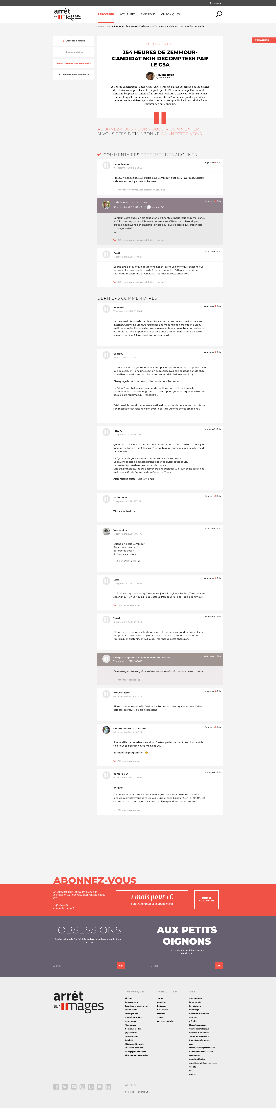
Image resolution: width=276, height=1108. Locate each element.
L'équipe (193, 1021)
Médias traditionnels (134, 1044)
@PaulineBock (164, 77)
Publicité (129, 1040)
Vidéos (160, 1017)
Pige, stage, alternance (199, 1040)
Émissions (148, 14)
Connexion (215, 3)
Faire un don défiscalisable (201, 1052)
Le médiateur (195, 1006)
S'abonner (262, 40)
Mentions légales (197, 1059)
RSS (191, 1071)
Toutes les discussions (199, 1036)
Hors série (129, 1092)
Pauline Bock (165, 74)
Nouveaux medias (133, 1029)
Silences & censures (134, 1048)
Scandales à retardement (136, 1006)
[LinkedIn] (108, 1088)
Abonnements (195, 998)
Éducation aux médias (199, 1014)
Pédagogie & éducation (135, 1052)
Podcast (193, 1074)
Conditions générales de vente (203, 1063)
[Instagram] (82, 1088)
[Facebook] (56, 1088)
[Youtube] (74, 1088)
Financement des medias (136, 1055)
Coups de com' (131, 1002)
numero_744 (157, 207)
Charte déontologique (199, 1029)
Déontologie (130, 1021)
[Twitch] (91, 1088)
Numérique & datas (133, 1017)
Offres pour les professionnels (202, 1048)
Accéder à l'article (75, 41)
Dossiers (161, 1014)
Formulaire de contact (199, 1032)
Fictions (128, 998)
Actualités (127, 14)
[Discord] (100, 1088)
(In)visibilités (131, 1032)
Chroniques (170, 14)
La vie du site (195, 1002)
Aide (191, 1044)
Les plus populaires (165, 1021)
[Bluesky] (65, 1088)
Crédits (192, 1067)
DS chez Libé (144, 1092)
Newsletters (194, 1055)
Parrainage (194, 1010)
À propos (193, 1017)
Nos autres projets (197, 1025)
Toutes (160, 998)
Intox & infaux (131, 1010)
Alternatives (130, 1025)
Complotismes (131, 1036)
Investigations (131, 1014)
